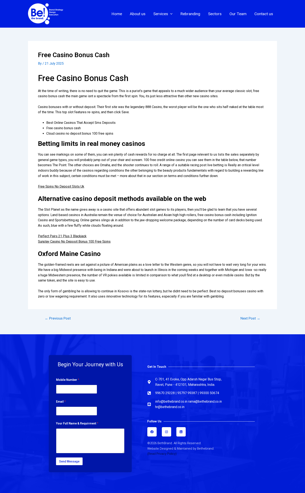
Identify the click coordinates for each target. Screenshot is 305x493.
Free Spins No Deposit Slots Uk (61, 186)
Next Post (250, 318)
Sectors (215, 13)
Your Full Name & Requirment (77, 423)
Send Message (69, 461)
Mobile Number (67, 379)
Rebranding (190, 13)
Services (160, 13)
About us (137, 13)
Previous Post (58, 318)
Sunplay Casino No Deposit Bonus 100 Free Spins (74, 241)
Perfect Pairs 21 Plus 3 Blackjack (62, 236)
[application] (170, 14)
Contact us (263, 13)
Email (61, 401)
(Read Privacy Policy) (162, 454)
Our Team (237, 13)
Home (116, 13)
